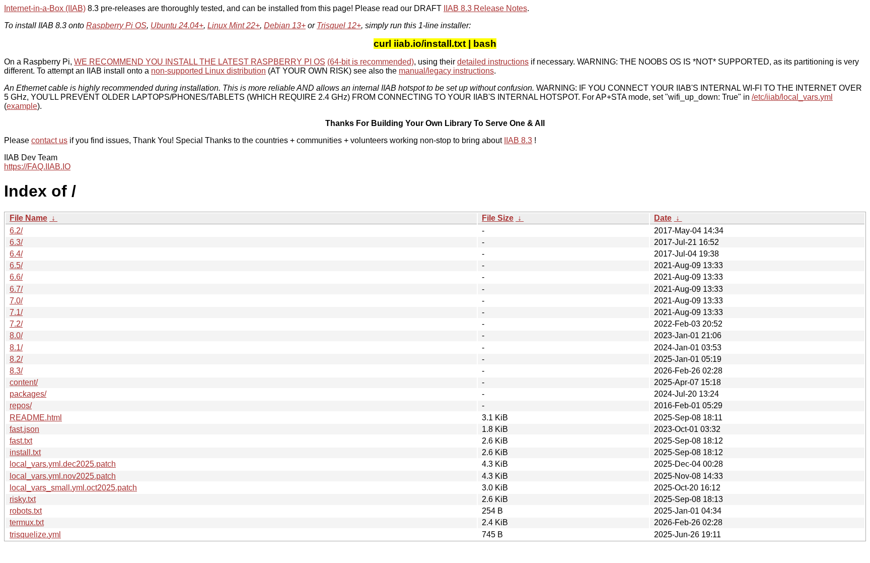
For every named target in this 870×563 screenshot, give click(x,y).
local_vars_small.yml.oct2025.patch (73, 487)
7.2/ (16, 324)
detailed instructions (493, 61)
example (22, 106)
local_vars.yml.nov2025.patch (63, 476)
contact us (49, 140)
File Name (28, 218)
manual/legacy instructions (446, 71)
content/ (24, 382)
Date (663, 218)
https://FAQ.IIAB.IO (37, 166)
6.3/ (16, 242)
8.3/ (16, 370)
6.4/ (16, 253)
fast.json (24, 429)
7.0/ (16, 300)
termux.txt (27, 522)
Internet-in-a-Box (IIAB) (45, 8)
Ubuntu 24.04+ (177, 25)
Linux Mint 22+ (233, 25)
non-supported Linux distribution (208, 71)
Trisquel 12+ (339, 25)
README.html (36, 417)
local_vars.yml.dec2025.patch (63, 464)
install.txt (25, 452)
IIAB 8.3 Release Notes (485, 8)
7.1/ (16, 312)
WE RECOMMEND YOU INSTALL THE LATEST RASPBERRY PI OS (199, 61)
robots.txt (26, 511)
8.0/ (16, 335)
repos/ (21, 405)
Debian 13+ (285, 25)
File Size (498, 218)
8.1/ (16, 347)
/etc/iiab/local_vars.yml (792, 97)
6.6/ (16, 277)
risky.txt (23, 499)
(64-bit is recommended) (370, 61)
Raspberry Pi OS (116, 25)
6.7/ (16, 289)
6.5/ (16, 265)
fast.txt (21, 440)
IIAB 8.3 (518, 140)
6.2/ (16, 230)
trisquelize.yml (35, 534)
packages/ (28, 394)
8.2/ (16, 359)
